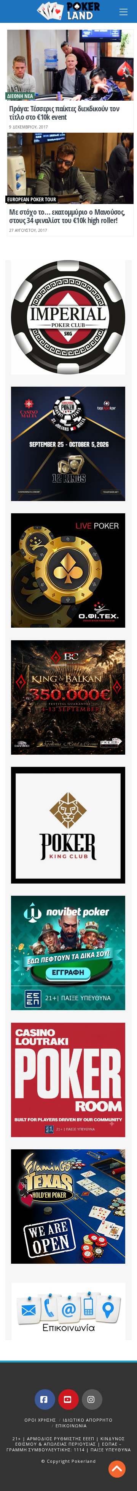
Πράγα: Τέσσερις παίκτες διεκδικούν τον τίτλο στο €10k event (64, 112)
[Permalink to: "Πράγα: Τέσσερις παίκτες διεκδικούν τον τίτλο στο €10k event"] (70, 65)
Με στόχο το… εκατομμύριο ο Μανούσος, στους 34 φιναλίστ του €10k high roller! (67, 216)
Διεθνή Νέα (20, 96)
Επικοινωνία (71, 1425)
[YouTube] (68, 1399)
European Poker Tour (31, 199)
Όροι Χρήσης (40, 1420)
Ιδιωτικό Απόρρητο (88, 1420)
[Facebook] (45, 1399)
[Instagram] (92, 1399)
